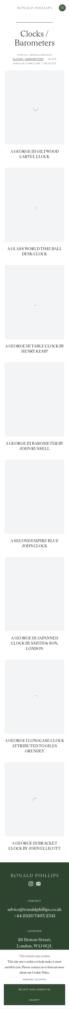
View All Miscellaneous (34, 55)
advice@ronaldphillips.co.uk (34, 909)
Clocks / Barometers (34, 38)
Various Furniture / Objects (34, 64)
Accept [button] (34, 1000)
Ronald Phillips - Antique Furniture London (34, 8)
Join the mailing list (38, 884)
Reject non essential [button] (34, 990)
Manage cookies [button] (34, 980)
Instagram (31, 884)
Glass (52, 59)
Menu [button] (62, 8)
